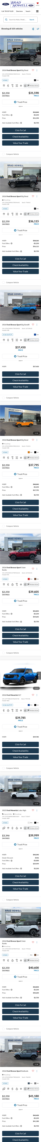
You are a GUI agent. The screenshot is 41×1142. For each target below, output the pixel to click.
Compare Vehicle (12, 154)
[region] (20, 117)
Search (32, 20)
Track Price (22, 102)
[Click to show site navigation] (37, 11)
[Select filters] (33, 28)
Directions (19, 11)
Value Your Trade (20, 143)
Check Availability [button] (20, 136)
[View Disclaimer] (21, 85)
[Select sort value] (37, 29)
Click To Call (20, 130)
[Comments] (25, 85)
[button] (7, 11)
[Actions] (37, 70)
